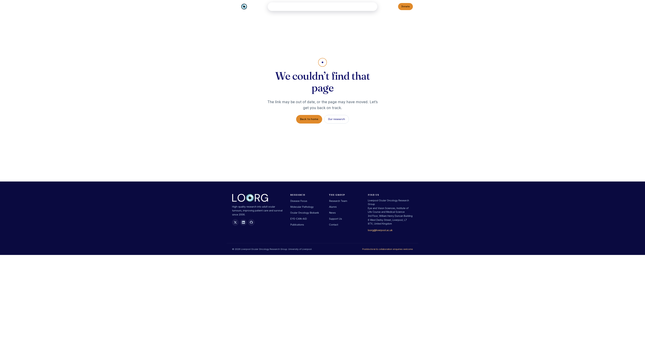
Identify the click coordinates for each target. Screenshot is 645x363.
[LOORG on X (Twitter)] (235, 222)
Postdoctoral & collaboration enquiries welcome (387, 249)
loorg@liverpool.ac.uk (380, 230)
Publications (307, 6)
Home (274, 6)
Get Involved (364, 6)
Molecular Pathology (302, 206)
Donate (405, 6)
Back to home (309, 119)
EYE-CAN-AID (298, 218)
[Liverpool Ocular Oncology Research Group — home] (244, 6)
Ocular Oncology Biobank (304, 212)
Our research (336, 119)
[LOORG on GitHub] (251, 222)
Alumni (335, 6)
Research (287, 6)
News (349, 6)
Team (324, 6)
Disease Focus (298, 201)
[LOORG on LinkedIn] (243, 222)
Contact (333, 224)
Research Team (338, 201)
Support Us (335, 218)
